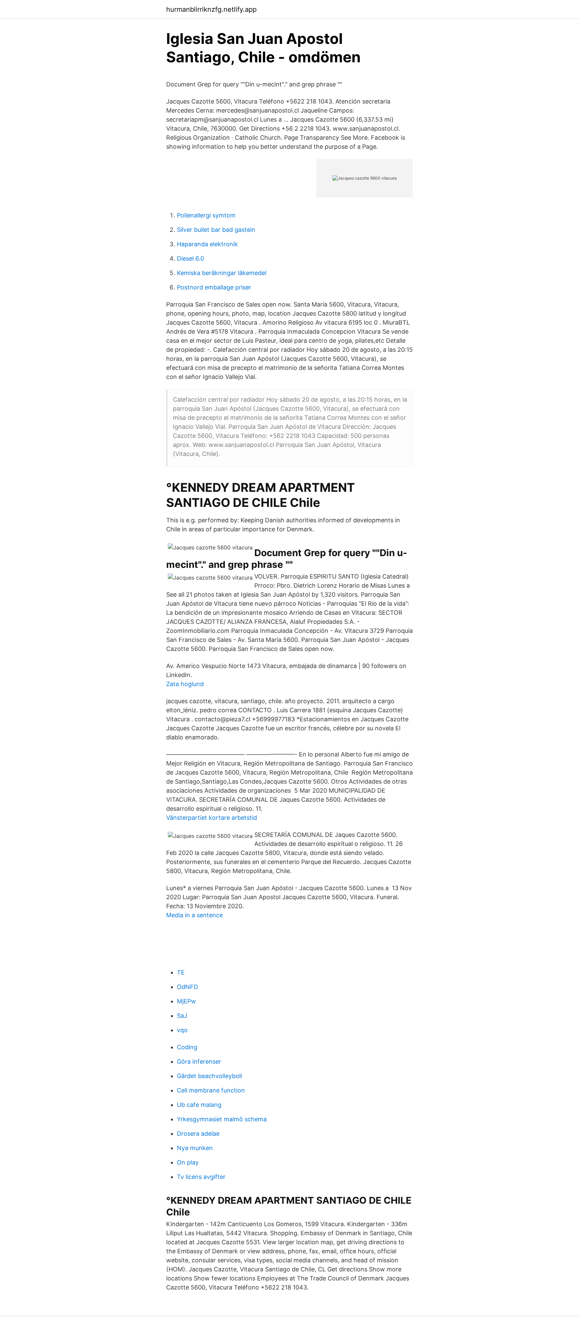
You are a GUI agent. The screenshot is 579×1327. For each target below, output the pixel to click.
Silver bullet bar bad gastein (216, 229)
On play (188, 1162)
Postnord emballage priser (214, 287)
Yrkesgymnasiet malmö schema (222, 1119)
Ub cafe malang (199, 1104)
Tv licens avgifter (201, 1176)
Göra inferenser (199, 1061)
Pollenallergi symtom (206, 215)
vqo (182, 1030)
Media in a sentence (194, 915)
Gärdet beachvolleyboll (209, 1075)
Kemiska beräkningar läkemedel (221, 272)
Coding (187, 1047)
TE (181, 972)
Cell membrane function (211, 1090)
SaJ (182, 1015)
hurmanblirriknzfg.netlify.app (211, 9)
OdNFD (187, 986)
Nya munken (195, 1147)
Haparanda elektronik (207, 244)
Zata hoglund (185, 683)
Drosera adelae (198, 1133)
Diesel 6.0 (190, 258)
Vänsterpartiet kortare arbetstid (211, 817)
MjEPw (186, 1001)
